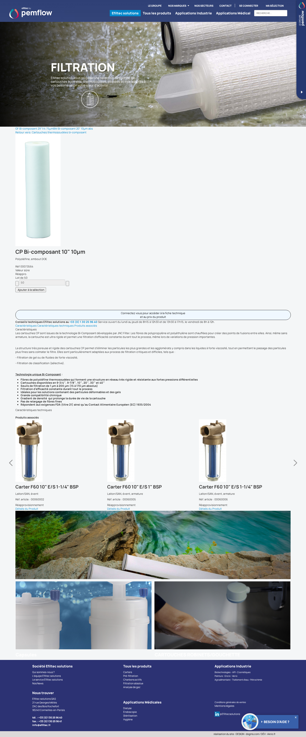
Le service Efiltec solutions (47, 679)
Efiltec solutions (125, 13)
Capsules (26, 655)
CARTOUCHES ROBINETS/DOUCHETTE (197, 655)
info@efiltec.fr (41, 725)
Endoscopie (130, 712)
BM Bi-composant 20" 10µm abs (73, 128)
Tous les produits (157, 13)
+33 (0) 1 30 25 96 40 (83, 322)
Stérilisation (130, 715)
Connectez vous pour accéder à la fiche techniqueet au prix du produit (153, 315)
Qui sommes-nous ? (43, 672)
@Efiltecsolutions (230, 714)
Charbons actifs (132, 679)
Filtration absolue (133, 683)
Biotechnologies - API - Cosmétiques (233, 672)
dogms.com (252, 734)
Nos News (37, 683)
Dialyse (127, 708)
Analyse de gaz (131, 687)
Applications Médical (233, 13)
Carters (127, 672)
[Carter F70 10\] (65, 450)
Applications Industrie (193, 13)
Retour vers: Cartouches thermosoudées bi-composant (50, 132)
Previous (11, 465)
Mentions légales (224, 706)
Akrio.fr (271, 734)
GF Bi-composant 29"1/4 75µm (34, 128)
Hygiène (128, 719)
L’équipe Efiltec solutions (46, 676)
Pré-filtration (130, 676)
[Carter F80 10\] (157, 450)
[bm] (38, 190)
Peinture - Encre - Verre (226, 676)
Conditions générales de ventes (230, 702)
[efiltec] (30, 13)
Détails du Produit (31, 509)
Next (295, 465)
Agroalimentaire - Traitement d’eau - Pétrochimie (238, 679)
